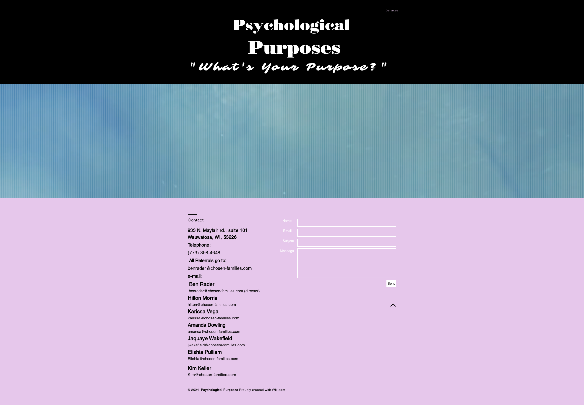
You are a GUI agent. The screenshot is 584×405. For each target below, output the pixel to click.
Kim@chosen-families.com (212, 374)
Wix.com (278, 390)
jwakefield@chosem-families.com (216, 345)
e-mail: (195, 276)
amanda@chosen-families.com (214, 331)
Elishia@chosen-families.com (213, 358)
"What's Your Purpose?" (292, 67)
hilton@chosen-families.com (212, 304)
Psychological (291, 25)
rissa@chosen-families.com (215, 318)
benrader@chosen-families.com (220, 268)
